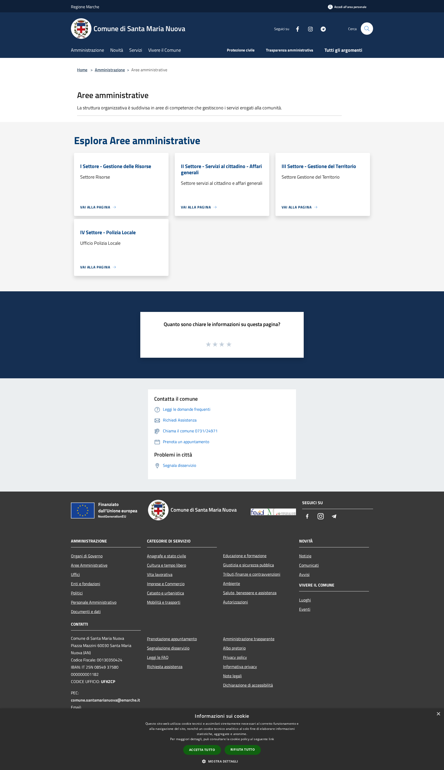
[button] (222, 761)
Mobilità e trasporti (163, 602)
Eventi (304, 609)
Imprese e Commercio (165, 584)
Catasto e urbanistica (165, 593)
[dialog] (222, 739)
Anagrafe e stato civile (166, 556)
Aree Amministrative (89, 565)
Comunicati (309, 565)
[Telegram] (321, 28)
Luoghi (305, 600)
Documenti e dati (86, 611)
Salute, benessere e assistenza (249, 593)
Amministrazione (110, 70)
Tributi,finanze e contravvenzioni (251, 574)
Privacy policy (235, 657)
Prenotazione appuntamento (172, 639)
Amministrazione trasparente (248, 639)
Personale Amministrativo (93, 602)
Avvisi (304, 574)
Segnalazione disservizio (168, 648)
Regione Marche (85, 7)
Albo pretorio (234, 648)
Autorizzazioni (235, 602)
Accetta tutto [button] (202, 750)
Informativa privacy (240, 666)
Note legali (232, 676)
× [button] (438, 714)
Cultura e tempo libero (166, 565)
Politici (77, 593)
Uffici (75, 574)
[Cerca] (367, 28)
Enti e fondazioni (85, 584)
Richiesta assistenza (164, 666)
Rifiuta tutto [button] (242, 749)
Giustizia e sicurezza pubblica (248, 565)
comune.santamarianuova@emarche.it (105, 700)
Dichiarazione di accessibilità (248, 685)
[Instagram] (308, 28)
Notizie (305, 556)
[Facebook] (295, 28)
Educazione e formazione (244, 556)
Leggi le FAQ (158, 657)
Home (82, 70)
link (271, 739)
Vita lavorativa (159, 574)
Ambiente (231, 583)
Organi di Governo (87, 556)
